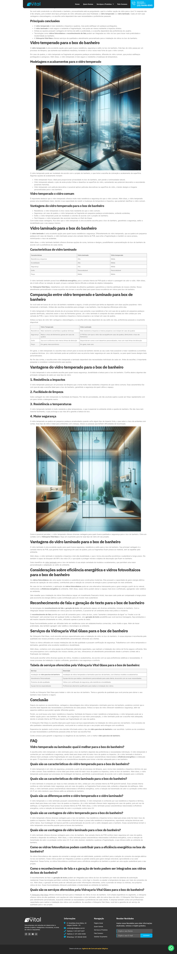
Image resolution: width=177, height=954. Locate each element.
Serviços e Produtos (104, 4)
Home (77, 4)
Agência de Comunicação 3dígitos (95, 948)
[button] (171, 948)
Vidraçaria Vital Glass (39, 895)
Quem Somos (88, 4)
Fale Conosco (122, 4)
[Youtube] (32, 934)
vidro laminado (51, 562)
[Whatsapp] (36, 934)
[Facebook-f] (26, 934)
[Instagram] (29, 934)
